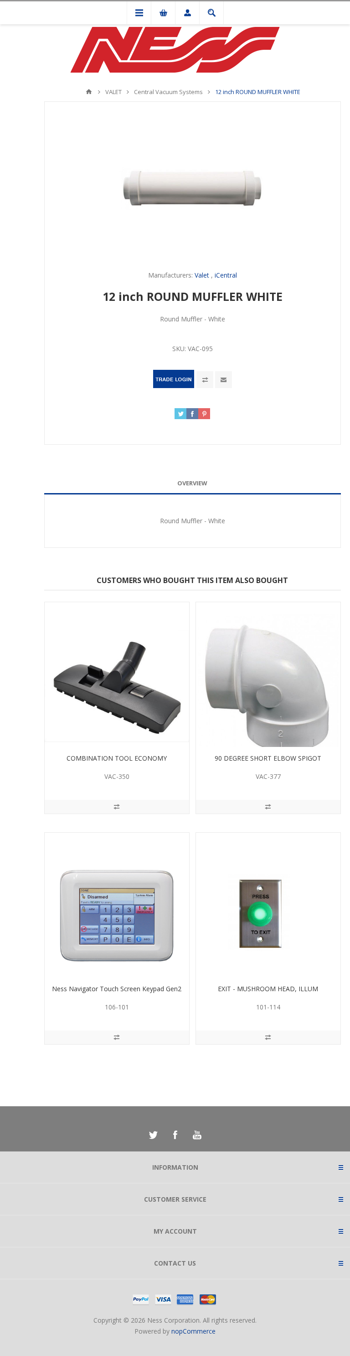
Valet (202, 275)
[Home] (88, 91)
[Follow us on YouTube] (197, 1135)
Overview (192, 483)
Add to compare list (204, 379)
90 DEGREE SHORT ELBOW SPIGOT (268, 758)
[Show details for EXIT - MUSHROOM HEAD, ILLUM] (268, 905)
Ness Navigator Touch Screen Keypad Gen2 (116, 988)
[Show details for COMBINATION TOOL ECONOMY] (117, 674)
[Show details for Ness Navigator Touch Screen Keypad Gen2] (117, 905)
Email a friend (223, 379)
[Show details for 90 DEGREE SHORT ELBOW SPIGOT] (268, 674)
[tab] (192, 483)
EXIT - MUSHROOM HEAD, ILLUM (268, 988)
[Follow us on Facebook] (175, 1135)
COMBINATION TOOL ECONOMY (117, 758)
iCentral (226, 275)
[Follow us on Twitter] (153, 1135)
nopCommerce (193, 1331)
